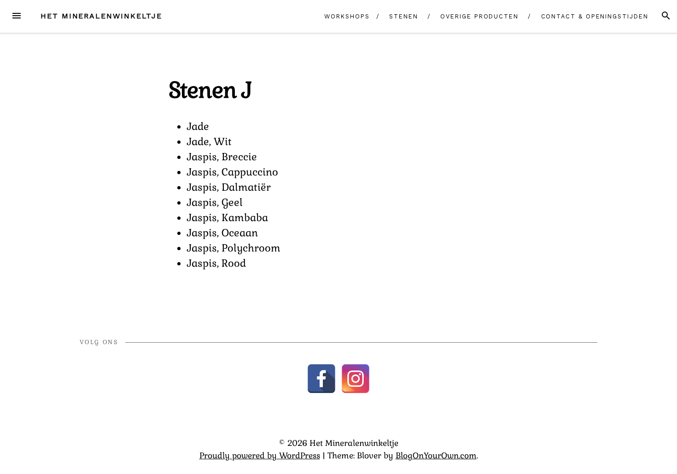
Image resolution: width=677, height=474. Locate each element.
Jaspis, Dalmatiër (229, 187)
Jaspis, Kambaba (227, 217)
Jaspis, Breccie (222, 156)
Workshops (346, 16)
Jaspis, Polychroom (233, 247)
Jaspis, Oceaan (222, 232)
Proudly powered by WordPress (259, 456)
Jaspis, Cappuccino (232, 171)
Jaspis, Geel (215, 202)
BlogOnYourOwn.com (436, 456)
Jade (198, 126)
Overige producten (479, 16)
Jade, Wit (209, 141)
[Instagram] (355, 378)
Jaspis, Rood (216, 263)
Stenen (403, 16)
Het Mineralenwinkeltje (101, 16)
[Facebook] (321, 378)
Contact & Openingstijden (594, 16)
